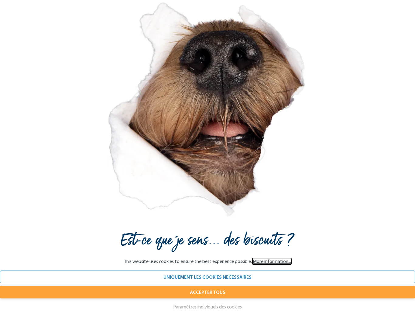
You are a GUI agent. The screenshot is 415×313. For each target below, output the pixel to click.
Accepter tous (207, 292)
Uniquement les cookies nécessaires (207, 277)
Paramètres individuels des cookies (207, 307)
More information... (272, 261)
